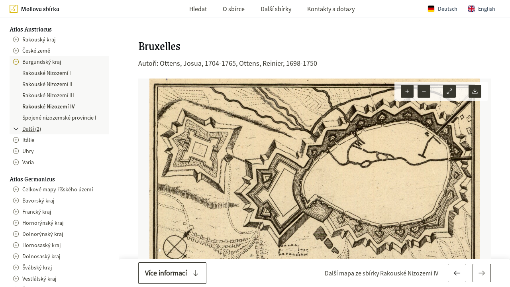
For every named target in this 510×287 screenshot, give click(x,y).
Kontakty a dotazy (331, 9)
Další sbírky (276, 9)
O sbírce (234, 9)
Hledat (198, 9)
